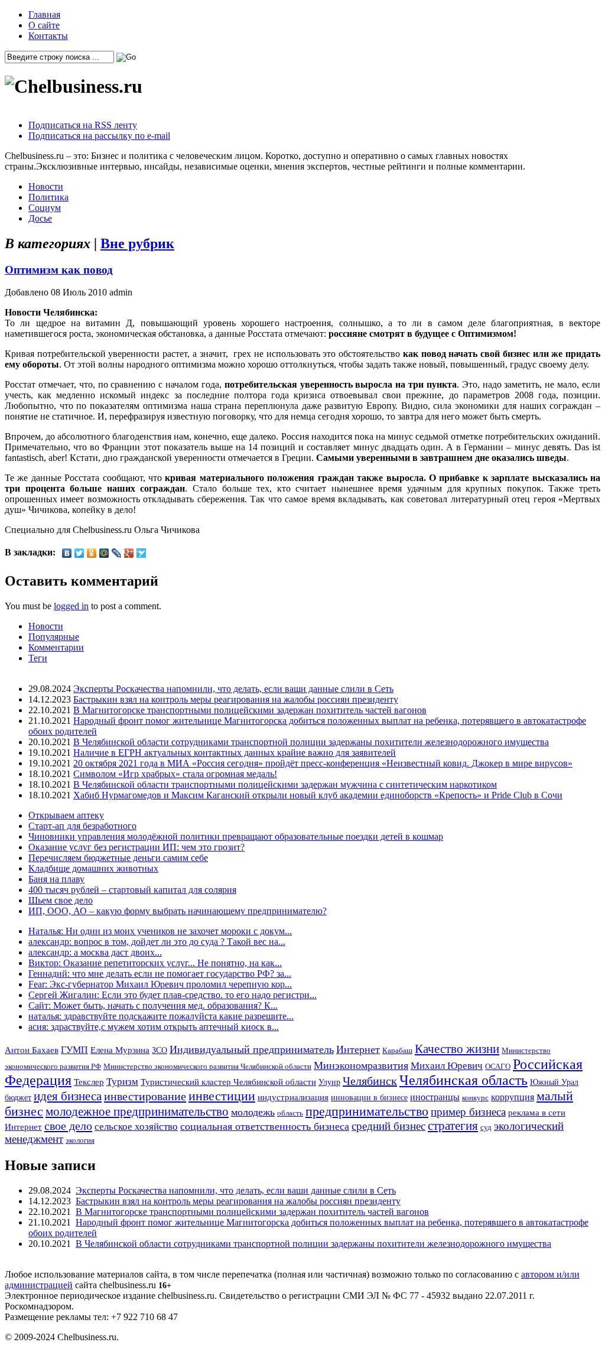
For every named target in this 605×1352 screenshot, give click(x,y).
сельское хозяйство (136, 1126)
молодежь (253, 1112)
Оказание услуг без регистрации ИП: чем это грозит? (136, 847)
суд (486, 1127)
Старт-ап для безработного (82, 826)
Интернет (358, 1049)
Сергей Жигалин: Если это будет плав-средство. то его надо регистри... (172, 995)
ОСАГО (497, 1066)
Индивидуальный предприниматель (252, 1049)
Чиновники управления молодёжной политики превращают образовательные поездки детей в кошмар (235, 836)
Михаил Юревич (447, 1065)
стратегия (453, 1125)
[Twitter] (79, 553)
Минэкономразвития (361, 1065)
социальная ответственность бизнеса (264, 1126)
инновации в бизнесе (369, 1097)
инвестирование (145, 1096)
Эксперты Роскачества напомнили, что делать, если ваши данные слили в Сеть (233, 689)
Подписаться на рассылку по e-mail (99, 136)
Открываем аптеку (66, 815)
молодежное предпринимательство (137, 1111)
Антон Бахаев (31, 1050)
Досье (40, 218)
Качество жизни (457, 1049)
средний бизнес (388, 1126)
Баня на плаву (56, 879)
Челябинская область (463, 1080)
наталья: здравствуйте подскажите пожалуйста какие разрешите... (161, 1016)
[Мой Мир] (104, 553)
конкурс (475, 1097)
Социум (44, 208)
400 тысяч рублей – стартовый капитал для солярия (132, 890)
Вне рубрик (137, 243)
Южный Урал (554, 1082)
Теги (37, 658)
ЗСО (159, 1050)
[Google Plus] (129, 553)
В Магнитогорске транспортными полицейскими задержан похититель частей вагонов (250, 710)
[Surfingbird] (141, 553)
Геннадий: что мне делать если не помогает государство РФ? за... (159, 973)
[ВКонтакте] (67, 553)
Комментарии (56, 647)
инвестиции (221, 1096)
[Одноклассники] (92, 553)
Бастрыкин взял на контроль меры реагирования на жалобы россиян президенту (235, 699)
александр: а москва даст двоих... (95, 952)
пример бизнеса (468, 1112)
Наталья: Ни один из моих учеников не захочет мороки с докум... (160, 931)
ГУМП (74, 1050)
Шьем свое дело (60, 900)
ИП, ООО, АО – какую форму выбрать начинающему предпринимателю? (177, 911)
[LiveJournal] (116, 553)
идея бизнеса (68, 1096)
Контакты (48, 36)
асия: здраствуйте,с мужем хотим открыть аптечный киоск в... (153, 1027)
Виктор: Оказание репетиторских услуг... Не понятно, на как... (155, 963)
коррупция (512, 1097)
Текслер (89, 1082)
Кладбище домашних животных (93, 868)
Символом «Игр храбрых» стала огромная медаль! (175, 774)
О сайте (44, 25)
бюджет (18, 1097)
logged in (71, 606)
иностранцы (435, 1097)
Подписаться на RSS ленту (82, 125)
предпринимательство (366, 1111)
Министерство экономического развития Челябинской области (207, 1066)
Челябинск (370, 1080)
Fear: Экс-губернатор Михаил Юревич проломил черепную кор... (160, 984)
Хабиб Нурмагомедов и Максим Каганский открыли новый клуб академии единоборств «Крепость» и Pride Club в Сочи (317, 795)
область (290, 1113)
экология (80, 1140)
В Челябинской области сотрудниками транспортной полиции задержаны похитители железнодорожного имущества (311, 742)
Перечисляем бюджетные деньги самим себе (118, 858)
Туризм (122, 1081)
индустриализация (293, 1097)
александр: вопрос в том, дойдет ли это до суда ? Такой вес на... (156, 942)
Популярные (53, 637)
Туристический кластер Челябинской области (228, 1082)
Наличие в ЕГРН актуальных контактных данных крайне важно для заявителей (234, 753)
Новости (45, 186)
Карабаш (397, 1050)
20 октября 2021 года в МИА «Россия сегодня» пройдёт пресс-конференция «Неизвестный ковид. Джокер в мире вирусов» (323, 763)
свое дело (68, 1125)
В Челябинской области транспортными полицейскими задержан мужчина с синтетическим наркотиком (285, 784)
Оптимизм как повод (59, 270)
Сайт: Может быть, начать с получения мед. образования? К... (153, 1005)
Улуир (329, 1082)
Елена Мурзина (119, 1050)
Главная (44, 14)
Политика (48, 197)
